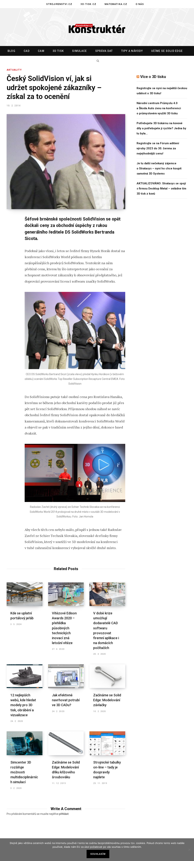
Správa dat (104, 50)
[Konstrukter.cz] (97, 27)
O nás (140, 4)
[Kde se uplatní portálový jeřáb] (24, 594)
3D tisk (58, 50)
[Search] (97, 61)
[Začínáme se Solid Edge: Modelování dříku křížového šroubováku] (66, 743)
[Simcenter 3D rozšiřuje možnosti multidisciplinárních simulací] (24, 743)
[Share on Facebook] (11, 230)
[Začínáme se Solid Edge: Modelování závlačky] (107, 676)
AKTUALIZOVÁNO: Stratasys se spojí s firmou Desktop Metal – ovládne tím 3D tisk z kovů (161, 188)
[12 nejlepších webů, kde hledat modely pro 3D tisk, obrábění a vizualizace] (24, 676)
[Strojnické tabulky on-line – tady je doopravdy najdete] (107, 743)
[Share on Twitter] (11, 240)
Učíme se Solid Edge (167, 50)
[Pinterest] (11, 250)
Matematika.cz (116, 4)
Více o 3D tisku (153, 76)
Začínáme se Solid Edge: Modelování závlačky (107, 700)
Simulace (79, 50)
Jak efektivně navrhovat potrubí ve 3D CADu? (66, 700)
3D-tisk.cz (88, 4)
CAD (27, 50)
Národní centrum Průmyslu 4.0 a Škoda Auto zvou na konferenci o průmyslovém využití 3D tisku (159, 108)
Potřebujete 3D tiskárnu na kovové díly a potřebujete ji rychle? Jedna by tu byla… (161, 128)
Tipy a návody (132, 50)
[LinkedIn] (11, 260)
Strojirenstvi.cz (59, 4)
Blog (11, 50)
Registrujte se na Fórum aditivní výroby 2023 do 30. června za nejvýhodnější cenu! (158, 148)
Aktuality (14, 70)
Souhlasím (98, 854)
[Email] (11, 270)
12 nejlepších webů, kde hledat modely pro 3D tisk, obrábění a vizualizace (23, 705)
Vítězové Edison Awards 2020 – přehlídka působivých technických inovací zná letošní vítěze (64, 628)
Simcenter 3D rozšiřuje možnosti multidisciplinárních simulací (24, 772)
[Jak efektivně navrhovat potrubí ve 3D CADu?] (66, 676)
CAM (41, 50)
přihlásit (64, 813)
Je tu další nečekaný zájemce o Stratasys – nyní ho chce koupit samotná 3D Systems (159, 168)
